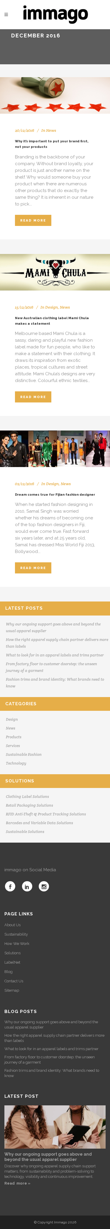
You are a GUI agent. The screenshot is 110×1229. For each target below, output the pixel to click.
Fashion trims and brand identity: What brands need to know (51, 1073)
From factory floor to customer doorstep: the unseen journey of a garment (49, 1059)
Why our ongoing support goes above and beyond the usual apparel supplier (51, 1024)
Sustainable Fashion (24, 754)
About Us (12, 925)
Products (13, 736)
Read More (33, 220)
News (51, 130)
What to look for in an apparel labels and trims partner (55, 655)
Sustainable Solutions (25, 831)
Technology (16, 763)
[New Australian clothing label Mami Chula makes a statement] (55, 272)
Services (13, 745)
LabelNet (12, 962)
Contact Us (13, 981)
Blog (8, 971)
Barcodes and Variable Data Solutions (39, 822)
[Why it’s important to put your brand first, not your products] (55, 95)
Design (51, 307)
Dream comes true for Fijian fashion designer (55, 495)
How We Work (16, 943)
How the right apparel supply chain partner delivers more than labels (54, 1038)
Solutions (12, 953)
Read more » (17, 1183)
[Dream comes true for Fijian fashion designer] (55, 449)
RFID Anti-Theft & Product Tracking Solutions (46, 814)
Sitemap (11, 990)
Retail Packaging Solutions (29, 805)
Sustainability (16, 934)
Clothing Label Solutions (27, 796)
